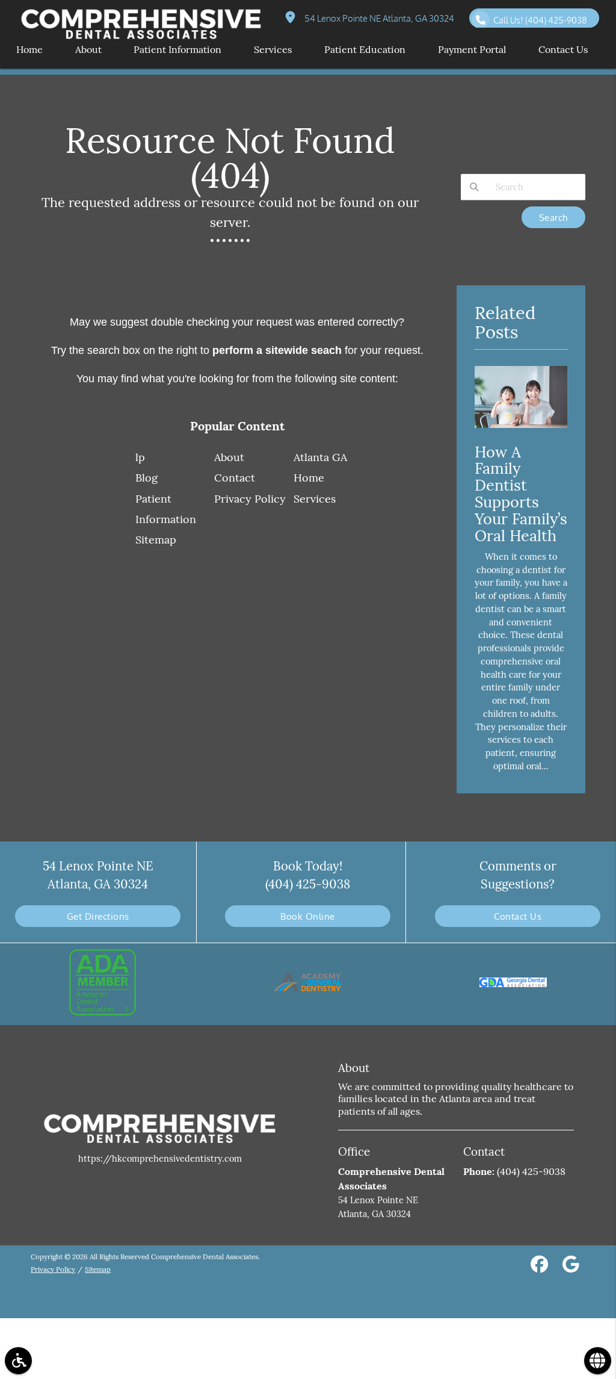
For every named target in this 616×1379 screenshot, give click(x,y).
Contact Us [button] (563, 49)
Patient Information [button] (177, 49)
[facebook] (539, 1266)
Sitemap (155, 540)
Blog (146, 478)
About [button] (88, 49)
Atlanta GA (320, 457)
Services (315, 499)
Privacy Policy (250, 499)
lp (140, 457)
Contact (234, 478)
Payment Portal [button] (472, 49)
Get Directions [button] (98, 916)
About (229, 457)
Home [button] (29, 49)
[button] (18, 1360)
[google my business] (570, 1266)
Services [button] (273, 49)
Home (309, 478)
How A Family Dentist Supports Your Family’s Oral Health (521, 494)
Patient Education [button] (364, 49)
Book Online (307, 916)
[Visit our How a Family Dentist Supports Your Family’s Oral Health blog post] (521, 430)
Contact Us (517, 916)
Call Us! (540, 19)
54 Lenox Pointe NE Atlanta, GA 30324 (377, 18)
